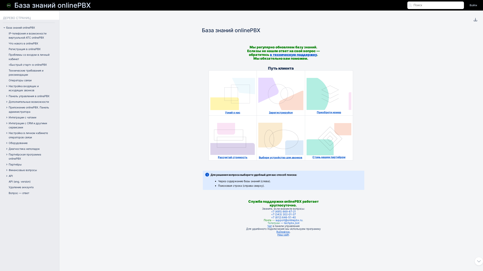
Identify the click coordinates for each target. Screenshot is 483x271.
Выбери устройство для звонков (280, 157)
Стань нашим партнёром (328, 157)
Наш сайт (283, 234)
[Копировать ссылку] (311, 56)
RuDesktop (283, 231)
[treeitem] (32, 36)
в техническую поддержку (293, 55)
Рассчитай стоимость (232, 157)
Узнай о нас (232, 112)
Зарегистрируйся (281, 112)
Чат (269, 226)
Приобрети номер (329, 112)
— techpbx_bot (289, 223)
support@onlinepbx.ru (288, 220)
